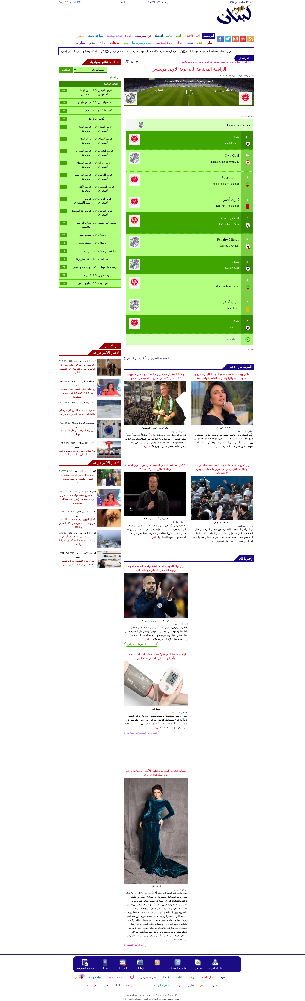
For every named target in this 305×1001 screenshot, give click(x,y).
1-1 (95, 110)
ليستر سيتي (84, 234)
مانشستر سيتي (107, 250)
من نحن (198, 968)
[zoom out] (136, 61)
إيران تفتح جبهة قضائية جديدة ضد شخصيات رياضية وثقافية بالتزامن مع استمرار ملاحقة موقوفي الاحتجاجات (222, 469)
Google (62, 2)
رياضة (247, 61)
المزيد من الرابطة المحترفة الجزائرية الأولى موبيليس (211, 61)
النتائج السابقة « (111, 84)
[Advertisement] (137, 15)
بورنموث (103, 283)
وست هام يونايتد (107, 267)
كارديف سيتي (106, 275)
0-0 (95, 126)
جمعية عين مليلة (107, 222)
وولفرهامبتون (83, 102)
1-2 (95, 118)
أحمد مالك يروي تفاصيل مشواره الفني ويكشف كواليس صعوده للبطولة (77, 479)
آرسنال (102, 234)
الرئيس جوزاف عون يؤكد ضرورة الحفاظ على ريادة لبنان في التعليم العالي (77, 369)
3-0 (95, 242)
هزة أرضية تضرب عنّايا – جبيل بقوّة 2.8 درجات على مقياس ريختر (158, 51)
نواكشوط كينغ (106, 110)
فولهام (87, 275)
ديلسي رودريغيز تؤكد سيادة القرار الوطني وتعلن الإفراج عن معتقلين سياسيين (77, 499)
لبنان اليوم (73, 2)
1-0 (95, 90)
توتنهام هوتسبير (82, 267)
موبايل (105, 968)
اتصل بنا (123, 968)
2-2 (95, 102)
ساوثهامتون (105, 102)
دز (90, 118)
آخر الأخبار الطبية (135, 944)
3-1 (95, 222)
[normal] (131, 61)
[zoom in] (127, 61)
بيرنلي (87, 250)
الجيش (87, 110)
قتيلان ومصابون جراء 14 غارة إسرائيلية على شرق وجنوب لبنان (80, 51)
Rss (158, 968)
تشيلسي (103, 259)
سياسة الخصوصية (85, 968)
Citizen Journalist (177, 968)
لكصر (101, 118)
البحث (122, 2)
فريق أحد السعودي (80, 210)
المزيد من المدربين (159, 358)
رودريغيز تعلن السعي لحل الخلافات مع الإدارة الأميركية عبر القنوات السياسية (77, 393)
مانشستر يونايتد (82, 259)
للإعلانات (140, 968)
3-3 (95, 283)
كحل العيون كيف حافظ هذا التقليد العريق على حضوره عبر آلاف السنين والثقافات (77, 523)
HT (63, 90)
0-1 (95, 250)
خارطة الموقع (215, 968)
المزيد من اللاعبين (135, 358)
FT (63, 102)
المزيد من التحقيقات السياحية (142, 644)
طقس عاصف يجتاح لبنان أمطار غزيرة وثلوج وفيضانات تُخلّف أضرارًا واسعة (77, 540)
